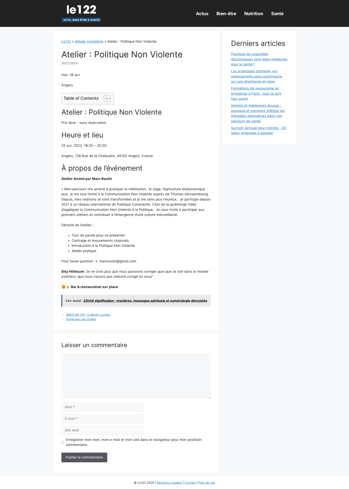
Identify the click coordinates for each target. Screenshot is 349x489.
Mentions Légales (169, 483)
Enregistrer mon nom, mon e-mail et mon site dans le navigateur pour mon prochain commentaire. (134, 442)
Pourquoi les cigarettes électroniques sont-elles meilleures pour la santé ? (259, 59)
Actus (202, 13)
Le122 (66, 41)
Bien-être (226, 13)
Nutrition (253, 13)
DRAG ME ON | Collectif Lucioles (88, 314)
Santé (277, 13)
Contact (190, 483)
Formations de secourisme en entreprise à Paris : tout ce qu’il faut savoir (256, 93)
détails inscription (89, 41)
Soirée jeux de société (81, 319)
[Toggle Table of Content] (105, 98)
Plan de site (206, 483)
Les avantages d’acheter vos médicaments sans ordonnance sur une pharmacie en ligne (256, 76)
